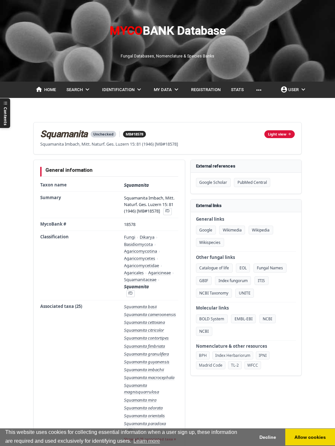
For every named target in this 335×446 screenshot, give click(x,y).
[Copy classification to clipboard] (130, 293)
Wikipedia (261, 230)
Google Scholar (213, 182)
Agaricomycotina (140, 251)
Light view (277, 134)
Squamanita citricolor (144, 330)
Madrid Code (210, 365)
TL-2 (235, 365)
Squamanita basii (140, 307)
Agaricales (134, 273)
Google (205, 230)
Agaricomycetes (139, 258)
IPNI (263, 355)
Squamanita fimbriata (144, 346)
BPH (203, 355)
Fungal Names (270, 268)
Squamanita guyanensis (146, 362)
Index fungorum (233, 280)
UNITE (245, 293)
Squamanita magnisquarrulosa (141, 388)
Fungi (129, 237)
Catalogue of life (214, 268)
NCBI (267, 319)
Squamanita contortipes (146, 338)
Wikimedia (232, 230)
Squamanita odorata (143, 408)
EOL (243, 268)
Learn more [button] (146, 441)
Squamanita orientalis (144, 416)
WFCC (252, 365)
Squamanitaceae (140, 279)
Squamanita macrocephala (149, 377)
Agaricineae (159, 273)
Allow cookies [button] (310, 437)
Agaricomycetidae (141, 265)
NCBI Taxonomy (213, 293)
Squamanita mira (140, 400)
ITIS (261, 280)
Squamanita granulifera (146, 354)
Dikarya (147, 237)
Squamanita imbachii (144, 370)
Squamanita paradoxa (145, 423)
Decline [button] (267, 437)
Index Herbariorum (232, 355)
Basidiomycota (138, 244)
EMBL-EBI (244, 319)
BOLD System (211, 319)
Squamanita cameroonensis (150, 314)
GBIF (203, 280)
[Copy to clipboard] (167, 211)
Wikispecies (209, 242)
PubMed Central (252, 182)
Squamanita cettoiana (144, 322)
